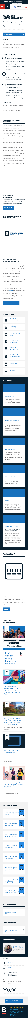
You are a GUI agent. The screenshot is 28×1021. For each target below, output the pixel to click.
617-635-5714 (11, 962)
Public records (14, 1012)
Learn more (8, 207)
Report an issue (16, 1007)
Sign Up (6, 609)
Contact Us (13, 1015)
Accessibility (13, 1014)
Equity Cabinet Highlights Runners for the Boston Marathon (11, 659)
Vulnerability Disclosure (17, 1011)
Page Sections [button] (8, 34)
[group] (14, 948)
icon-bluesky (14, 990)
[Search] (25, 6)
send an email (11, 967)
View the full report (11, 303)
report (11, 290)
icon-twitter (9, 990)
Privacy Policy (14, 1009)
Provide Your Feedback (14, 1000)
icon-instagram (5, 990)
